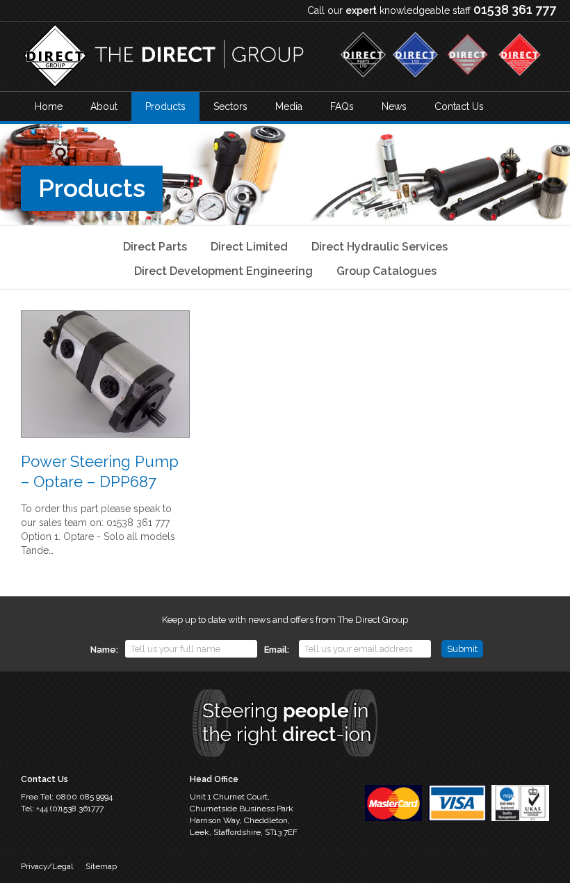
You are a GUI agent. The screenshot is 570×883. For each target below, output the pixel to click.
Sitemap (101, 866)
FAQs (342, 106)
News (394, 106)
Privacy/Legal (47, 866)
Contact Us (459, 106)
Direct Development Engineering (223, 271)
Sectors (230, 106)
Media (288, 106)
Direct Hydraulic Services (379, 246)
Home (49, 106)
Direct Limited (249, 246)
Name (103, 649)
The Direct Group (163, 56)
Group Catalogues (386, 271)
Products (165, 106)
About (103, 106)
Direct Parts (155, 246)
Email (275, 649)
